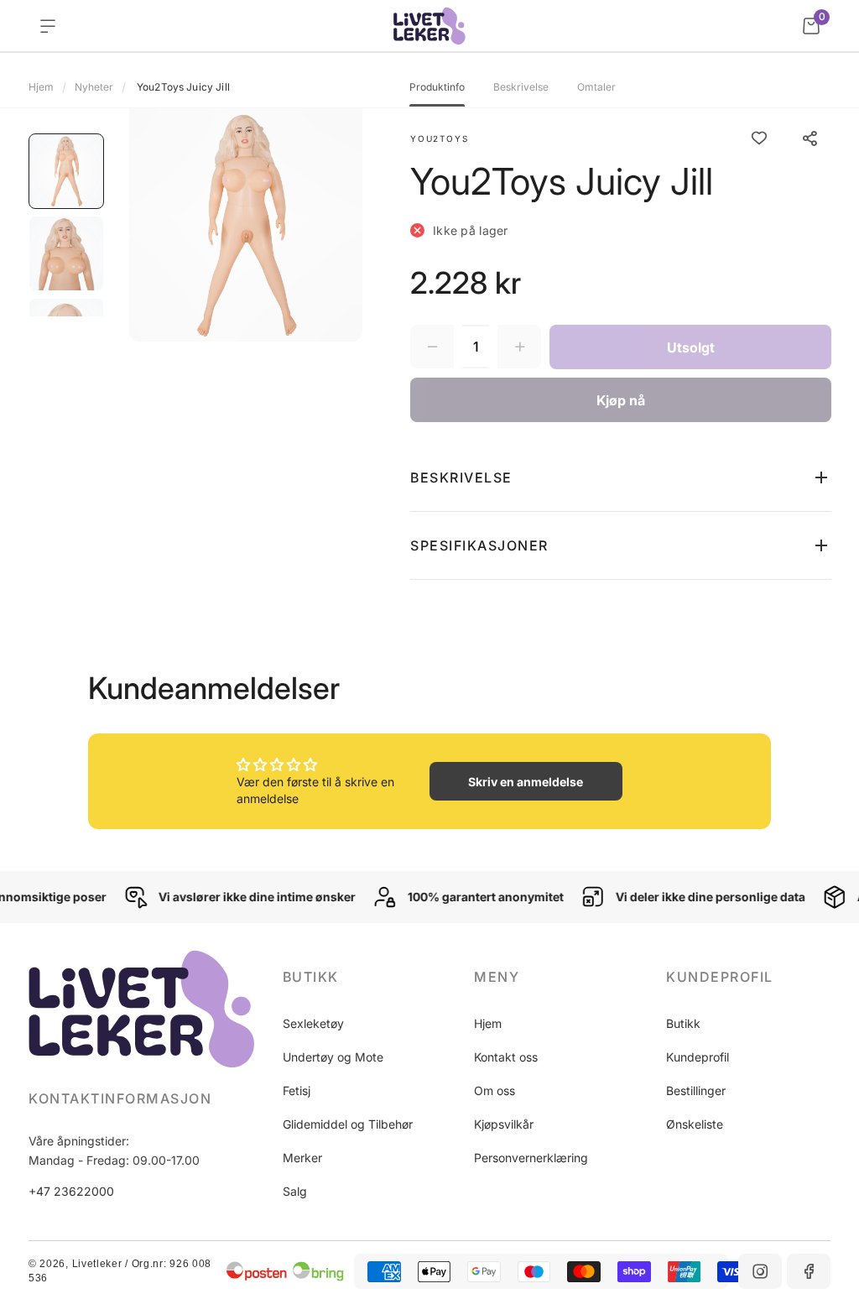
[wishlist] (759, 138)
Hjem (41, 87)
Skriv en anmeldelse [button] (525, 782)
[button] (620, 477)
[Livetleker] (429, 26)
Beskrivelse (521, 87)
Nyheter (94, 87)
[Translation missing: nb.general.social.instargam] (760, 1271)
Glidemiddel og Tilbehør (348, 1124)
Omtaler (596, 87)
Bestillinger (696, 1090)
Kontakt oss (506, 1057)
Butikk (683, 1023)
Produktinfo (437, 87)
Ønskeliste (694, 1124)
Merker (302, 1157)
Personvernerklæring (531, 1157)
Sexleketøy (313, 1023)
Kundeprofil (697, 1057)
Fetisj (296, 1090)
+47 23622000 (71, 1191)
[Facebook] (808, 1271)
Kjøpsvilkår (504, 1124)
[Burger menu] (48, 26)
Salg (295, 1191)
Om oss (494, 1090)
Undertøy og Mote (333, 1057)
